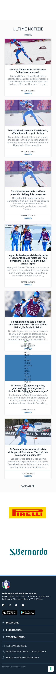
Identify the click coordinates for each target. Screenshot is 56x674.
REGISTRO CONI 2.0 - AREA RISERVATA (22, 657)
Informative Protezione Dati (14, 666)
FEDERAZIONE (14, 629)
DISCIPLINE (12, 622)
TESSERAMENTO (15, 637)
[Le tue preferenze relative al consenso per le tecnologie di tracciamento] (51, 669)
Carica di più (28, 486)
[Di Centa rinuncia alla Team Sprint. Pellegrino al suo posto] (28, 51)
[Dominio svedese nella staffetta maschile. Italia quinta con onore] (28, 173)
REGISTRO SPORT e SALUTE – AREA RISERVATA (26, 651)
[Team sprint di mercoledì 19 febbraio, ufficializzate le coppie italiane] (28, 112)
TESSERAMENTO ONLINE (16, 646)
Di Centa (28, 93)
